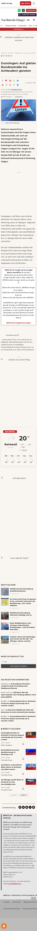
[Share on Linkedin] (17, 80)
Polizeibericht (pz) (16, 89)
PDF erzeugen (6, 96)
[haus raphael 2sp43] (18, 565)
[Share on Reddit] (2, 84)
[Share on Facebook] (2, 80)
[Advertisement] (18, 192)
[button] (28, 20)
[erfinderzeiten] (18, 511)
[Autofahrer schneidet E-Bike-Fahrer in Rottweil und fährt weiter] (31, 767)
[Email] (10, 84)
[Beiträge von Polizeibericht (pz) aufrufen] (3, 335)
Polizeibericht (8, 55)
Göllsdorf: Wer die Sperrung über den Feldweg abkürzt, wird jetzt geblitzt (18, 695)
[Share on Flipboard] (6, 80)
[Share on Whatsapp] (13, 80)
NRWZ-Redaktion (6, 745)
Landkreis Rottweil (29, 736)
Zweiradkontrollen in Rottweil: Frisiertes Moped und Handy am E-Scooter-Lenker (18, 703)
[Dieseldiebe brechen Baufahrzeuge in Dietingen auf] (31, 752)
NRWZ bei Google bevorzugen (18, 323)
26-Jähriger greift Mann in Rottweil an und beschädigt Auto (12, 782)
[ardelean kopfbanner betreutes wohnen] (18, 42)
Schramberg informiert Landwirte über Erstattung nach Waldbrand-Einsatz (15, 686)
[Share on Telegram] (6, 84)
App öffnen (25, 3)
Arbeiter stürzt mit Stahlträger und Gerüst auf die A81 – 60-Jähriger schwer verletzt (23, 639)
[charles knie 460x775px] (18, 387)
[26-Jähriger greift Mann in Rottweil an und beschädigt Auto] (31, 782)
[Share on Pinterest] (10, 80)
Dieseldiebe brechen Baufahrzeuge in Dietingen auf (10, 752)
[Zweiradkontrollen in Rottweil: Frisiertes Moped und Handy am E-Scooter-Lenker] (31, 735)
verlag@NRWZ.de (14, 884)
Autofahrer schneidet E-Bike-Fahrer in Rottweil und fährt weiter (11, 767)
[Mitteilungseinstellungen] (4, 926)
